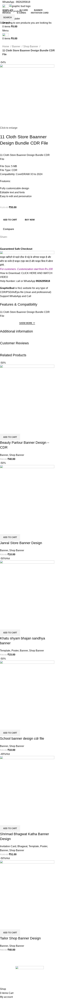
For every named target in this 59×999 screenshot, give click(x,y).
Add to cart (10, 220)
